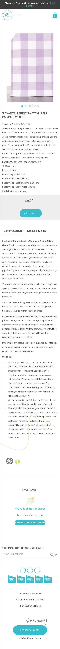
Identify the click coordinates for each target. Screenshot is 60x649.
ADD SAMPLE (30, 213)
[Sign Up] (54, 554)
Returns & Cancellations (30, 599)
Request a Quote (30, 630)
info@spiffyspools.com (30, 638)
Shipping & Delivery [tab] (14, 230)
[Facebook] (23, 570)
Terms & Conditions (30, 605)
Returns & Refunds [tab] (36, 230)
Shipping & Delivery (30, 593)
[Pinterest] (30, 570)
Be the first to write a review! (30, 522)
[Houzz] (37, 570)
